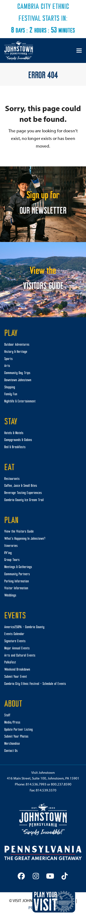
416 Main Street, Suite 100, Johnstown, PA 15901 (43, 778)
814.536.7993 (36, 784)
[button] (79, 50)
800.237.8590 (61, 784)
